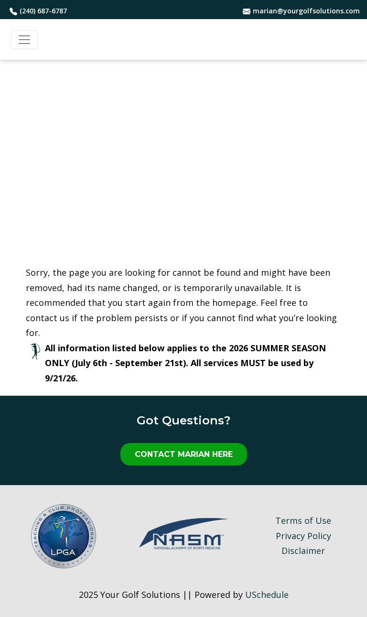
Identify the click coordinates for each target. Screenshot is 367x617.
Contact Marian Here (184, 454)
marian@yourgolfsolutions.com (306, 10)
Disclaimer (303, 550)
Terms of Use (303, 520)
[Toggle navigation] (24, 39)
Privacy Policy (303, 535)
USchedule (267, 594)
